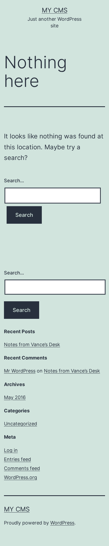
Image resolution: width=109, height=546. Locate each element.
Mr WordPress (19, 371)
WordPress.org (20, 477)
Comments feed (22, 468)
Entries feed (17, 459)
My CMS (54, 10)
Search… (14, 180)
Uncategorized (20, 423)
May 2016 (15, 397)
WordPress (62, 523)
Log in (11, 450)
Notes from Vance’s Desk (32, 344)
